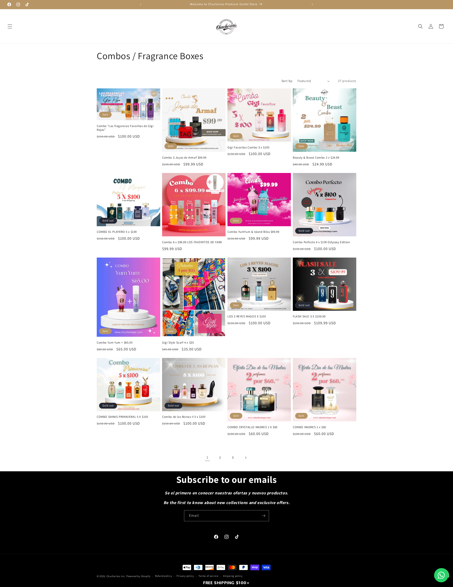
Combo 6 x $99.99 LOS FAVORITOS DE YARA (192, 242)
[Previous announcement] (140, 4)
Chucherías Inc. (116, 576)
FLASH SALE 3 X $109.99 (309, 316)
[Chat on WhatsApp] (441, 575)
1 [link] (207, 457)
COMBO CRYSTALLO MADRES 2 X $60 (252, 427)
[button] (10, 26)
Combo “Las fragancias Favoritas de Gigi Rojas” (125, 128)
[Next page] (245, 457)
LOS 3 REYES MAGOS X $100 (246, 316)
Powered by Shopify (138, 576)
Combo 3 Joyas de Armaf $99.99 (184, 158)
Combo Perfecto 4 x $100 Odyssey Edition (321, 242)
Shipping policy (233, 576)
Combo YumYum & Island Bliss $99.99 (253, 232)
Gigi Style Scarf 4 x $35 (178, 343)
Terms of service (208, 576)
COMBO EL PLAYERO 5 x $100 (117, 232)
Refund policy (163, 576)
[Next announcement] (312, 4)
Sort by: (287, 81)
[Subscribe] (263, 515)
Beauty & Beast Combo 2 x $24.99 (316, 158)
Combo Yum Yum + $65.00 (114, 343)
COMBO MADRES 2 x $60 (309, 427)
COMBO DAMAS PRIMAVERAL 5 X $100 (122, 417)
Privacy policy (185, 576)
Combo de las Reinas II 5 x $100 (184, 417)
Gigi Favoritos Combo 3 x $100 (248, 147)
